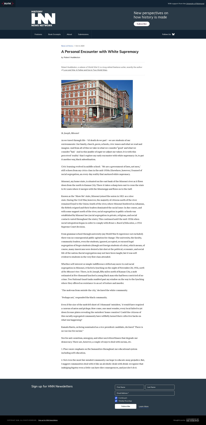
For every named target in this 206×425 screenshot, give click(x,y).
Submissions (83, 34)
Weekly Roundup (125, 401)
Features (38, 34)
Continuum (122, 398)
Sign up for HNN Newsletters (48, 420)
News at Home (67, 46)
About (69, 34)
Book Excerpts (54, 34)
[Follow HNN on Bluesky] (173, 34)
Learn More (144, 406)
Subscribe (142, 23)
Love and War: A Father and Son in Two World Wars (85, 70)
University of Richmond (195, 4)
